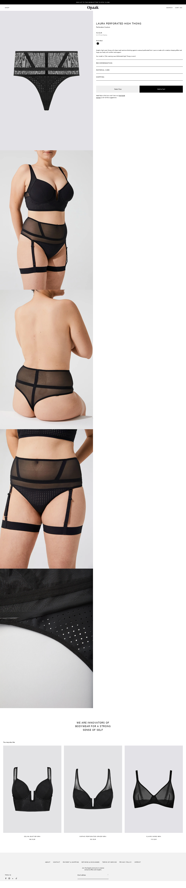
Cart (178, 7)
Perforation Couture (103, 27)
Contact (98, 97)
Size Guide (122, 95)
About (47, 862)
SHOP (7, 7)
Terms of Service (109, 862)
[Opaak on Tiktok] (16, 878)
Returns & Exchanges (90, 862)
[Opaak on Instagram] (9, 878)
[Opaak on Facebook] (6, 878)
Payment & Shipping (71, 862)
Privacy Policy (125, 862)
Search (169, 7)
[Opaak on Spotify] (13, 878)
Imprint (138, 862)
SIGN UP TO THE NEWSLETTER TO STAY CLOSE (93, 2)
